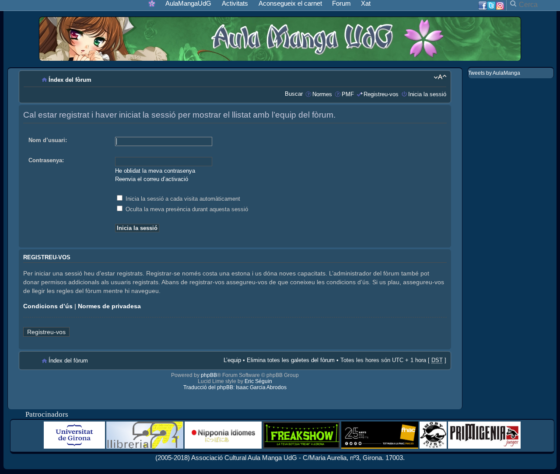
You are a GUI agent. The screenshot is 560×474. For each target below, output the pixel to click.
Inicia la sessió (427, 94)
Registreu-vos (381, 94)
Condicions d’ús (48, 306)
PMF (348, 94)
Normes (322, 94)
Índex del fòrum (70, 80)
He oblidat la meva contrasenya (155, 170)
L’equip (232, 360)
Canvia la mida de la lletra (440, 77)
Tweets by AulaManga (494, 73)
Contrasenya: (46, 160)
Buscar (294, 94)
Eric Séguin (258, 381)
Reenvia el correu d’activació (151, 179)
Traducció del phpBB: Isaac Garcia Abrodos (235, 387)
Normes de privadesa (109, 306)
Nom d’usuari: (47, 140)
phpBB (209, 375)
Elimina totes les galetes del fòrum (291, 360)
